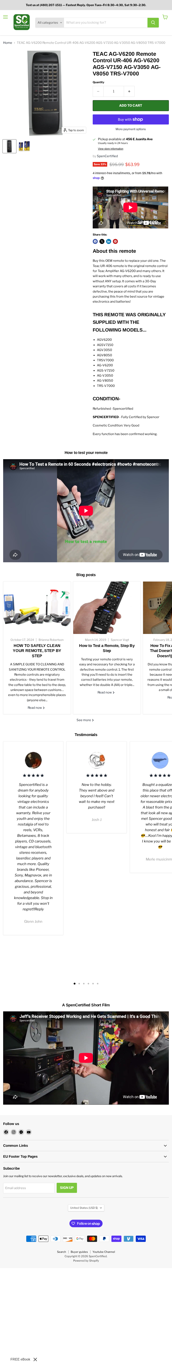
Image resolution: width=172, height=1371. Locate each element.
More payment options (131, 129)
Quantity (98, 82)
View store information (110, 148)
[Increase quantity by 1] (129, 91)
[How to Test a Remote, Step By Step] (107, 608)
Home (7, 43)
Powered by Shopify (86, 1260)
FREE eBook (20, 1359)
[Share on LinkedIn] (108, 241)
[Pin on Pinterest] (115, 241)
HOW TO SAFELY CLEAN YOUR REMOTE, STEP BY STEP (37, 650)
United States (84, 1207)
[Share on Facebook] (95, 241)
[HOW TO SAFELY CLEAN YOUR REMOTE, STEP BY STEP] (37, 608)
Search (61, 1251)
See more (84, 720)
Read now (35, 708)
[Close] (35, 1359)
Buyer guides (79, 1251)
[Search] (153, 22)
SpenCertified (107, 156)
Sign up (67, 1188)
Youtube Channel (104, 1251)
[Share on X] (101, 241)
